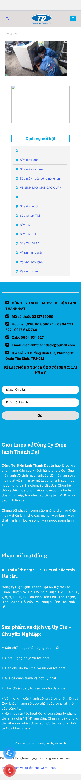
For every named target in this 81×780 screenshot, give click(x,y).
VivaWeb (60, 743)
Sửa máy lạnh (28, 160)
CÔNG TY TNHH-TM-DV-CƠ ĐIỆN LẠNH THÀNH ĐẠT (41, 306)
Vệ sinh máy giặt (30, 252)
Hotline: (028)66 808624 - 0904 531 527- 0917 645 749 (39, 327)
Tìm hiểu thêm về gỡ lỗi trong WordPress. (28, 767)
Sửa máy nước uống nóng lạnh (40, 178)
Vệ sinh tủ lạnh (29, 271)
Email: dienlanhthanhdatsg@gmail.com (43, 345)
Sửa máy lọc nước (31, 169)
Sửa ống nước (29, 206)
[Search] (7, 18)
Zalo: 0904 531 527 (27, 337)
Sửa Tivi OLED (29, 243)
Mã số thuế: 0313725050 (32, 316)
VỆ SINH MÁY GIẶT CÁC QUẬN (40, 187)
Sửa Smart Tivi (29, 215)
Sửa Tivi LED (28, 234)
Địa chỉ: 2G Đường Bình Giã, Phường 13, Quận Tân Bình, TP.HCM (40, 356)
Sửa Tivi (25, 225)
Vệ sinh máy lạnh (31, 262)
